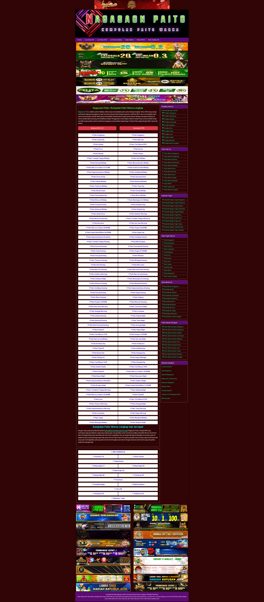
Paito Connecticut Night (139, 306)
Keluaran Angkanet (168, 382)
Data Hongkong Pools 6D (170, 110)
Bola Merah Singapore (171, 286)
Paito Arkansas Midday (99, 209)
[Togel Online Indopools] (161, 570)
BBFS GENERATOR (118, 452)
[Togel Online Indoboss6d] (161, 508)
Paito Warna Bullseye (171, 165)
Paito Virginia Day (139, 209)
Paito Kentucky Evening (99, 320)
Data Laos (167, 261)
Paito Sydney (98, 144)
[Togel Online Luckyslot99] (161, 517)
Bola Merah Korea (170, 304)
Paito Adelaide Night (139, 390)
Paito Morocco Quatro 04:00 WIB (99, 228)
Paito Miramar (139, 255)
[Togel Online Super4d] (132, 64)
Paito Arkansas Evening (99, 283)
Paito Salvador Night (139, 422)
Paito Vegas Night (139, 330)
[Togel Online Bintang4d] (103, 552)
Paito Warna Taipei (170, 177)
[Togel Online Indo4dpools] (103, 587)
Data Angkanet (166, 371)
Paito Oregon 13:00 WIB (139, 334)
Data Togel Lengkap (170, 276)
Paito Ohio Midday (138, 158)
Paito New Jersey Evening (138, 274)
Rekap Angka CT (99, 466)
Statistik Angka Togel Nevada (173, 227)
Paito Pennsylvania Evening (138, 246)
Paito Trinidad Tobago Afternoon (138, 218)
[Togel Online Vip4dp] (161, 526)
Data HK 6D (167, 270)
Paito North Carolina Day (98, 218)
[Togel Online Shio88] (161, 578)
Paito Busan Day (98, 353)
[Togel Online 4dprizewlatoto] (103, 570)
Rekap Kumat (118, 461)
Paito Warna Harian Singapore (174, 327)
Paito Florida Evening (98, 292)
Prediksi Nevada (169, 140)
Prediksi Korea (168, 131)
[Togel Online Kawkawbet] (103, 526)
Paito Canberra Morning (99, 274)
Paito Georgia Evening (98, 255)
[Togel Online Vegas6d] (103, 535)
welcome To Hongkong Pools (171, 394)
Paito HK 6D (141, 40)
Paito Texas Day (138, 186)
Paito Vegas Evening (139, 292)
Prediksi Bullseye (169, 125)
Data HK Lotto (126, 598)
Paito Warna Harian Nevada (173, 354)
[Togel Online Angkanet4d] (161, 561)
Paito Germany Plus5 (138, 177)
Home (80, 40)
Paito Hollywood (138, 343)
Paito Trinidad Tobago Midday (98, 158)
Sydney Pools (166, 386)
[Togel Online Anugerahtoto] (161, 543)
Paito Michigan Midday (99, 422)
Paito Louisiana (138, 311)
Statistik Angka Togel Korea (173, 218)
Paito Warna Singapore (171, 153)
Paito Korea (139, 149)
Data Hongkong (169, 243)
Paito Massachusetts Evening (139, 269)
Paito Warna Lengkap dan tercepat (116, 430)
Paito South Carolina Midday (139, 167)
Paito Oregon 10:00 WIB (99, 302)
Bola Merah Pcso (169, 301)
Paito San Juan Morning (139, 223)
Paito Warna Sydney (170, 159)
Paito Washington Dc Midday (139, 200)
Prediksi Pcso (168, 128)
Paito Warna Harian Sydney (173, 333)
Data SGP (118, 596)
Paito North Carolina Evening (99, 325)
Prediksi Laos (168, 134)
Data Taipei (167, 264)
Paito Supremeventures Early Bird (98, 381)
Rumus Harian (139, 456)
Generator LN (99, 456)
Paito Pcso (99, 149)
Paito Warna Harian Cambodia (174, 336)
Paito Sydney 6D (153, 40)
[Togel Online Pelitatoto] (132, 90)
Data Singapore (169, 240)
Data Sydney (168, 246)
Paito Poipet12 (99, 330)
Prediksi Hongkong (170, 116)
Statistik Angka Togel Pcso (172, 215)
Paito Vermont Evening (99, 246)
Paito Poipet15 (99, 348)
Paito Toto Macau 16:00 (99, 362)
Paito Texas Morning (139, 408)
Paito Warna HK (82, 596)
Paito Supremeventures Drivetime (98, 237)
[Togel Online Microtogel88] (103, 508)
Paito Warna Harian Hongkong (173, 330)
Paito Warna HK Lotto (114, 598)
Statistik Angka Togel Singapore (174, 200)
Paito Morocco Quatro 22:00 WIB (99, 394)
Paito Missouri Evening (139, 302)
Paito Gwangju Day (138, 353)
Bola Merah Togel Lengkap (172, 316)
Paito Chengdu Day (138, 362)
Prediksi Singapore (170, 113)
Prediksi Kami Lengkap (171, 143)
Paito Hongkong (98, 135)
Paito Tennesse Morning (98, 404)
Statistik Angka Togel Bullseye (174, 212)
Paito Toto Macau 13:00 (99, 334)
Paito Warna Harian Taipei (172, 351)
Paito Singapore (138, 135)
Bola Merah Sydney (170, 292)
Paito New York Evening (99, 269)
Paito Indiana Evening (98, 316)
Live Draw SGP (102, 40)
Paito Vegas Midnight (138, 357)
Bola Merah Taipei (170, 311)
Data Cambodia (169, 249)
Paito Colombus (98, 413)
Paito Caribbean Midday (138, 172)
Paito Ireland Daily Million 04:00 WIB (99, 232)
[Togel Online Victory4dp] (103, 517)
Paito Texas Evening (99, 251)
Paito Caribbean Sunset (139, 237)
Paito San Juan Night (139, 339)
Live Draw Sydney (116, 40)
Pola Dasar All (139, 475)
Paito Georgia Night (139, 325)
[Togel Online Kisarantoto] (132, 82)
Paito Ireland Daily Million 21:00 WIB (138, 385)
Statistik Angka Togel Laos (172, 221)
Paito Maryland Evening (139, 283)
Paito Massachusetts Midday (139, 163)
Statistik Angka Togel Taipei (173, 224)
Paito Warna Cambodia (171, 162)
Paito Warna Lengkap (171, 190)
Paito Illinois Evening (99, 297)
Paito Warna (129, 40)
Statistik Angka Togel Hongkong (174, 203)
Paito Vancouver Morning (99, 306)
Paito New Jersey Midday (98, 339)
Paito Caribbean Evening (98, 288)
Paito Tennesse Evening (99, 260)
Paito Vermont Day (98, 177)
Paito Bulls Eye (139, 140)
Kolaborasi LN (139, 493)
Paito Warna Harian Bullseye (173, 339)
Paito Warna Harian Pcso (172, 342)
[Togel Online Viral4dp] (132, 99)
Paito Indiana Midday (99, 181)
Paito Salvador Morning (139, 214)
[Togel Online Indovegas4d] (161, 587)
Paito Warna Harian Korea (172, 345)
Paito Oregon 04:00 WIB (139, 228)
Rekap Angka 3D (138, 466)
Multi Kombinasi (138, 484)
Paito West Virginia (138, 242)
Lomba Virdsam (167, 367)
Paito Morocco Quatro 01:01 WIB (99, 167)
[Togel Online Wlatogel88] (103, 561)
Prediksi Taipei (168, 137)
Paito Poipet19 (99, 371)
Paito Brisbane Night (99, 385)
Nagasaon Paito (83, 112)
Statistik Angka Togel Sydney (173, 206)
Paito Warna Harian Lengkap (173, 357)
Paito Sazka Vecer (99, 214)
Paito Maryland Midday (139, 418)
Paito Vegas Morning (138, 413)
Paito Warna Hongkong (171, 156)
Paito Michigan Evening (139, 260)
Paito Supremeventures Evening (139, 288)
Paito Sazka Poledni (99, 367)
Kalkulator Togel (119, 498)
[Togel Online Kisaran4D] (132, 73)
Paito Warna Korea (170, 171)
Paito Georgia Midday (98, 163)
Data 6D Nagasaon (168, 374)
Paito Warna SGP (104, 596)
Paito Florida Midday (138, 191)
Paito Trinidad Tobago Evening (99, 242)
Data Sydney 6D (169, 273)
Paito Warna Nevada (170, 180)
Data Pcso (167, 255)
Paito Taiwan (138, 153)
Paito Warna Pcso (170, 168)
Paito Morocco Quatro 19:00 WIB (139, 371)
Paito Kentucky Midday (139, 181)
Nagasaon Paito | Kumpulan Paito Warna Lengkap (118, 108)
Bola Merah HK (169, 289)
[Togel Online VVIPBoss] (132, 47)
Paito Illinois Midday (139, 195)
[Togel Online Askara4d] (103, 543)
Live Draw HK (89, 40)
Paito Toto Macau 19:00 (139, 367)
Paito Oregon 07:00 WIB (139, 251)
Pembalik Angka (99, 484)
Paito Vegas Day (138, 232)
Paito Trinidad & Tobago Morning (98, 390)
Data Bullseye (168, 252)
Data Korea (167, 258)
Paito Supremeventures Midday (99, 172)
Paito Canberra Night (138, 381)
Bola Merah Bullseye (170, 298)
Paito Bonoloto (99, 223)
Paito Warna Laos (169, 174)
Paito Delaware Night (99, 279)
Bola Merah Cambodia (171, 295)
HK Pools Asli (166, 398)
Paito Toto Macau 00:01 (139, 144)
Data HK (112, 596)
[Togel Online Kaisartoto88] (103, 578)
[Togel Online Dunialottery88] (161, 535)
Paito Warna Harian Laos (172, 348)
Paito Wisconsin (138, 265)
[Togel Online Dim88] (132, 55)
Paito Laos (99, 399)
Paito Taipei (99, 418)
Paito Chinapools (99, 357)
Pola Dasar (119, 480)
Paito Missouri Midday (99, 200)
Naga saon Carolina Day (169, 378)
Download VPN (138, 128)
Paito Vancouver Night (138, 376)
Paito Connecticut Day (98, 204)
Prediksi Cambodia (170, 122)
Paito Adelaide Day (138, 348)
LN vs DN (119, 489)
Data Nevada (168, 267)
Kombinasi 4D (99, 493)
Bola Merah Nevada (170, 313)
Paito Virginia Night (138, 316)
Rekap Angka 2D (118, 470)
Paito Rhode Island (98, 191)
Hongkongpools (167, 390)
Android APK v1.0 (97, 128)
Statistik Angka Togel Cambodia (174, 209)
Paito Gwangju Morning (99, 311)
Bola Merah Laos (169, 307)
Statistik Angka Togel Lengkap (174, 230)
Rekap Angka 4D (99, 475)
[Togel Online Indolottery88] (161, 552)
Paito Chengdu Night (139, 404)
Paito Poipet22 (139, 394)
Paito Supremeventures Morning (99, 408)
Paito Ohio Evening (98, 265)
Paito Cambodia (98, 140)
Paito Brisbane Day (98, 343)
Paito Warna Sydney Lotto (151, 598)
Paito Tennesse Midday (99, 186)
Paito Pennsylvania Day (99, 195)
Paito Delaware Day (138, 204)
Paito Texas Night (139, 320)
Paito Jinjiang (138, 297)
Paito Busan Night (99, 376)
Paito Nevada (98, 153)
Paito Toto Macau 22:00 (139, 399)
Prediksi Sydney (169, 119)
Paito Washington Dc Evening (139, 279)
